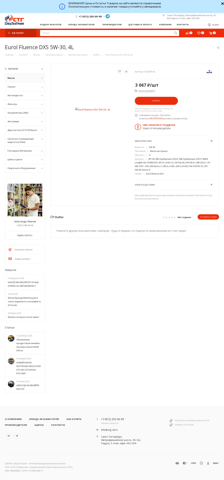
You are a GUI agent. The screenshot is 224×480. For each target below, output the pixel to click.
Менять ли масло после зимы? (23, 317)
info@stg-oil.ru (109, 429)
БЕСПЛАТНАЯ (156, 118)
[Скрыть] (222, 3)
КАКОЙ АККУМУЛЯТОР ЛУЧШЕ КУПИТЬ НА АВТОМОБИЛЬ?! (23, 284)
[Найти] (175, 33)
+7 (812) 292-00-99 (90, 16)
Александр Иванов (25, 221)
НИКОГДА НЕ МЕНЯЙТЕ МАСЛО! (27, 387)
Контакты (58, 424)
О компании (13, 419)
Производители (16, 424)
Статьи (9, 327)
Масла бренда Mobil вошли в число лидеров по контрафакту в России (24, 301)
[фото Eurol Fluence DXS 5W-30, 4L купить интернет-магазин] (93, 109)
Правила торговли (184, 425)
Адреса (39, 424)
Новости (10, 270)
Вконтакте (8, 435)
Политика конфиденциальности (192, 420)
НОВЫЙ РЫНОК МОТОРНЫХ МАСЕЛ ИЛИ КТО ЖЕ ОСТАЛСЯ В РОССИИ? (28, 368)
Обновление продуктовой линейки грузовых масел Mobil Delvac (28, 345)
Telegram (108, 16)
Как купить (74, 419)
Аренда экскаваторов (44, 419)
